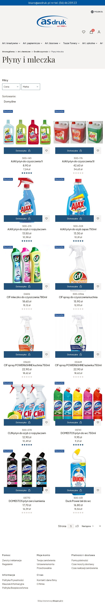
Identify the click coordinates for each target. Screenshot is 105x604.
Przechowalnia (44, 568)
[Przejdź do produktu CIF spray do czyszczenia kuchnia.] (78, 268)
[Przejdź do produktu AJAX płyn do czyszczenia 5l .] (78, 132)
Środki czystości (41, 52)
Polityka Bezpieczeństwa (15, 587)
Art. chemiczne (24, 52)
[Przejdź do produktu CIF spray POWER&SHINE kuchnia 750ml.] (26, 336)
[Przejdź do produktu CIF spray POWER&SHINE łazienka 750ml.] (78, 336)
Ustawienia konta (45, 564)
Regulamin (7, 564)
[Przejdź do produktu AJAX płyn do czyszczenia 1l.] (26, 132)
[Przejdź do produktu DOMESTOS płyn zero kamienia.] (26, 472)
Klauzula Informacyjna (13, 583)
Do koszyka (21, 150)
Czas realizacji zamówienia (85, 568)
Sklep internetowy (49, 601)
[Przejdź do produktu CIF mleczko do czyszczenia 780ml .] (26, 268)
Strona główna (8, 52)
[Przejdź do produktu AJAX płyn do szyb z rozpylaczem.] (26, 200)
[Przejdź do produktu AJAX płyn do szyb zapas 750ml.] (78, 200)
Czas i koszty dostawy (83, 564)
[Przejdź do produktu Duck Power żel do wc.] (78, 472)
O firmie (41, 583)
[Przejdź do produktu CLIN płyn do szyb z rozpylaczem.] (26, 404)
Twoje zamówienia (46, 560)
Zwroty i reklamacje (12, 560)
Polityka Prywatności (13, 580)
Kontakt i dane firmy (47, 580)
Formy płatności (80, 560)
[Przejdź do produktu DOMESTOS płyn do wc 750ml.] (78, 404)
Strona (62, 526)
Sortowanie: (9, 96)
